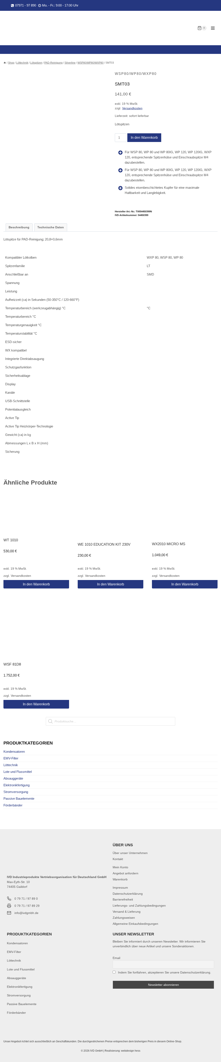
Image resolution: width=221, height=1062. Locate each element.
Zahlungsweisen (124, 917)
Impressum (120, 887)
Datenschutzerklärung (128, 893)
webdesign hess (130, 1050)
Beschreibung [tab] (19, 227)
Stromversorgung (15, 792)
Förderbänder (12, 805)
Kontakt (118, 859)
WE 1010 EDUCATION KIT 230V (104, 544)
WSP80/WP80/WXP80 (136, 74)
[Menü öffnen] (213, 28)
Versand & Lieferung (126, 911)
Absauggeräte (13, 778)
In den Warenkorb (144, 137)
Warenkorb (120, 879)
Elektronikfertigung (16, 785)
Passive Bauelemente (18, 798)
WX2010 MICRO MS (168, 544)
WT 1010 (10, 540)
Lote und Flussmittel (17, 772)
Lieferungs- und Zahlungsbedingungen (139, 905)
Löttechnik (10, 765)
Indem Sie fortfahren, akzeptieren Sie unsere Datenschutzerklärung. (164, 972)
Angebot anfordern (125, 873)
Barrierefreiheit (123, 899)
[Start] (4, 62)
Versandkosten (132, 108)
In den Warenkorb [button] (36, 584)
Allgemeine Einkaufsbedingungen (135, 923)
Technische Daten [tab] (50, 227)
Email (116, 958)
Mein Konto (120, 867)
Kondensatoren (14, 751)
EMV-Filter (10, 758)
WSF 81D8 (12, 664)
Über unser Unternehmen (130, 853)
